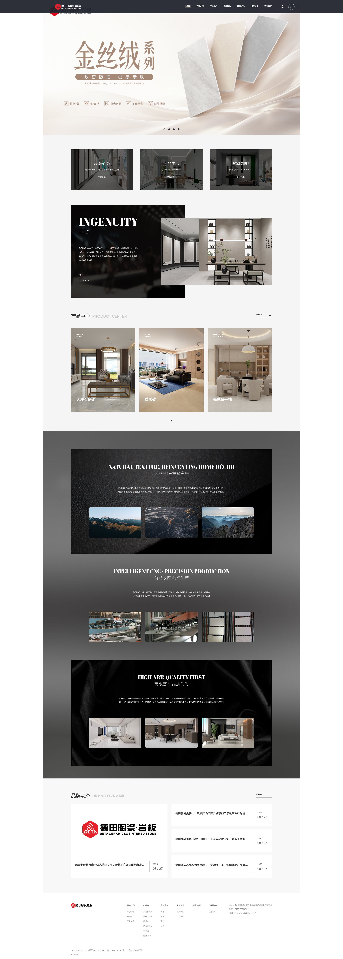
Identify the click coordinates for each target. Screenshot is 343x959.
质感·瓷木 (147, 936)
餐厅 (162, 916)
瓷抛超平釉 (147, 926)
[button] (164, 129)
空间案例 (227, 6)
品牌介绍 (200, 6)
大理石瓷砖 (147, 912)
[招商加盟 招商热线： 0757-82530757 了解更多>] (241, 189)
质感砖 (146, 921)
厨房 (162, 926)
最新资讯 (241, 6)
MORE (264, 315)
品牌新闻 (180, 912)
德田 (68, 8)
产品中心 (213, 6)
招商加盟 (254, 6)
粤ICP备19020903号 (115, 950)
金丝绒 (146, 931)
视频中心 (131, 916)
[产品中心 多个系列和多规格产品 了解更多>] (171, 189)
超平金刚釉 (147, 916)
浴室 (162, 921)
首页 (188, 6)
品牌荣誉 (131, 921)
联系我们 (268, 6)
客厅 (162, 912)
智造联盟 (138, 950)
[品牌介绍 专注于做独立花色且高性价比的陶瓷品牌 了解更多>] (102, 189)
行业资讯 (180, 916)
